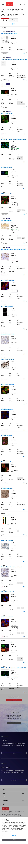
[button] (14, 24)
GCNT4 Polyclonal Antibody (7, 515)
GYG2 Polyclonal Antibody (6, 113)
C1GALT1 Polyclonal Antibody (7, 359)
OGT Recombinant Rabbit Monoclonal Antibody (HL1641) (13, 667)
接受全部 (14, 839)
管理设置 (14, 835)
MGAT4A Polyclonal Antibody (7, 409)
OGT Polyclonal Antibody (6, 86)
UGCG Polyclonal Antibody (7, 540)
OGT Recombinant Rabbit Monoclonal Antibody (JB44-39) (13, 139)
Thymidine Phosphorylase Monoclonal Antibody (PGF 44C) (14, 59)
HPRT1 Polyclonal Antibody (7, 306)
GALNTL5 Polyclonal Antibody (7, 334)
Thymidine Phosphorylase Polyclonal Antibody (11, 566)
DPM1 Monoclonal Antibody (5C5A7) (9, 33)
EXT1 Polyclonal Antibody (6, 220)
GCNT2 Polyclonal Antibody (7, 616)
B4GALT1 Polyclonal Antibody (7, 280)
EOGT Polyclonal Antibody (7, 193)
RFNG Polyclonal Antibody (7, 461)
